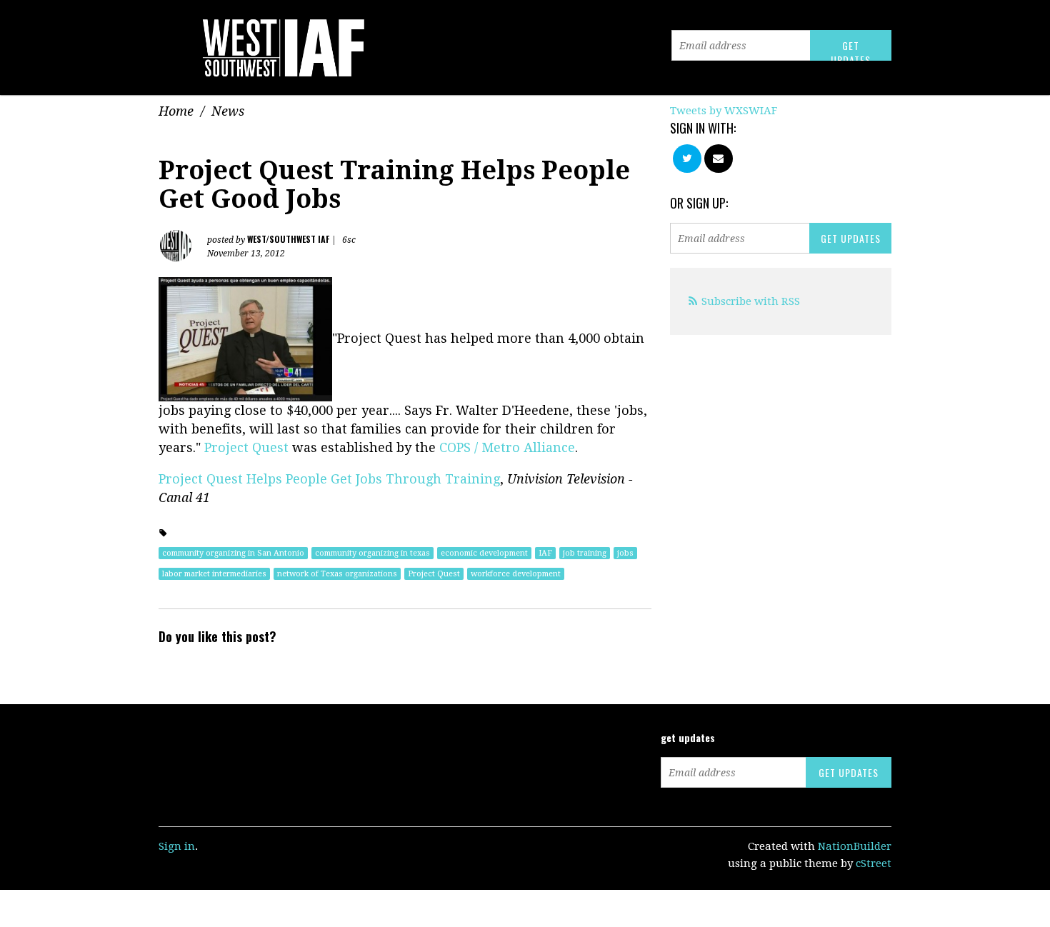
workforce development (516, 573)
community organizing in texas (372, 553)
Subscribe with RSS (750, 301)
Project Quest (248, 447)
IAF (545, 553)
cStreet (873, 863)
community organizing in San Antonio (233, 553)
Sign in (177, 846)
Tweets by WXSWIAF (723, 110)
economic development (484, 553)
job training (584, 553)
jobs (625, 553)
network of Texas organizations (337, 573)
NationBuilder (854, 846)
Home (176, 111)
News (227, 111)
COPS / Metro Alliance (507, 447)
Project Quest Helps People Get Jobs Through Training (329, 478)
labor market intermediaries (214, 573)
